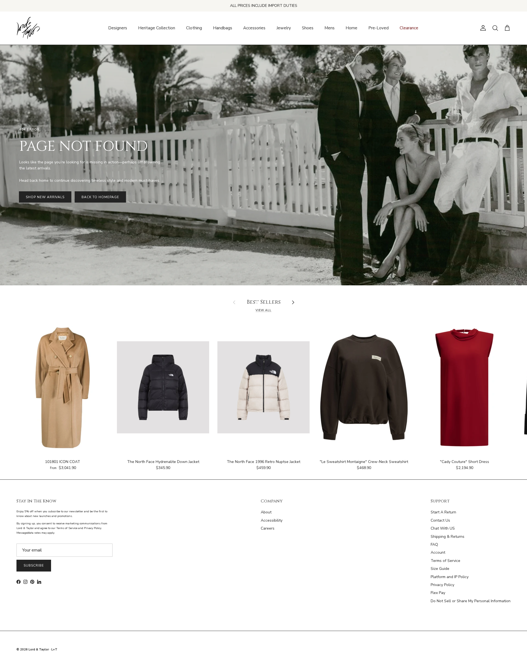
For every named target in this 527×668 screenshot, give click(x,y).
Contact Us (440, 520)
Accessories (254, 28)
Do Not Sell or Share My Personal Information (471, 601)
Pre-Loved (378, 28)
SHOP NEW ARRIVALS (45, 197)
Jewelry (283, 28)
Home (351, 28)
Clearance (409, 28)
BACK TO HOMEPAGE (100, 197)
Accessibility (271, 520)
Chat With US (443, 528)
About (266, 512)
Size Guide (440, 568)
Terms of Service (445, 560)
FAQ (434, 544)
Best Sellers (264, 302)
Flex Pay (438, 592)
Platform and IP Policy (450, 576)
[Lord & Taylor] (28, 28)
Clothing (194, 28)
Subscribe (34, 565)
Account (438, 552)
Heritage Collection (156, 28)
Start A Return (443, 512)
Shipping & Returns (447, 536)
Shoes (307, 28)
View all (263, 310)
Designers (117, 28)
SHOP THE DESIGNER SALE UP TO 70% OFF (263, 5)
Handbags (222, 28)
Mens (329, 28)
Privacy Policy (442, 584)
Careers (267, 528)
